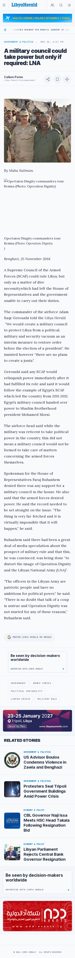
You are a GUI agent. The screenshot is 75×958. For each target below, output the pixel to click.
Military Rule (47, 699)
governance (18, 683)
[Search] (61, 5)
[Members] (52, 5)
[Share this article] (48, 79)
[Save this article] (57, 79)
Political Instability (26, 691)
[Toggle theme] (69, 5)
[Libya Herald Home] (24, 5)
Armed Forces (42, 683)
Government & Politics (18, 41)
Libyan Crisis (20, 699)
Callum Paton (13, 77)
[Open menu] (4, 5)
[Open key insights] (67, 79)
